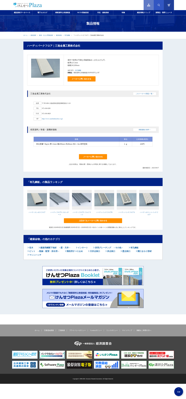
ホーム (25, 35)
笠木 (31, 248)
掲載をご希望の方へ (144, 330)
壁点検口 (126, 251)
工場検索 (61, 330)
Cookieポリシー (96, 330)
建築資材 (33, 35)
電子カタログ (42, 12)
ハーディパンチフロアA (127, 212)
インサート (82, 248)
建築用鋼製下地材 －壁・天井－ (55, 248)
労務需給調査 (49, 330)
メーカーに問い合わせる (81, 79)
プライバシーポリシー (77, 330)
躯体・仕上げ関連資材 (46, 35)
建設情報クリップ (143, 12)
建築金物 (59, 35)
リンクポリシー (112, 330)
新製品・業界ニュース (164, 12)
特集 (123, 12)
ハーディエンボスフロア (37, 212)
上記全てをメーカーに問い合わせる (93, 221)
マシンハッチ (35, 255)
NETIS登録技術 (83, 12)
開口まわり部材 (144, 251)
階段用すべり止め (74, 251)
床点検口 (111, 251)
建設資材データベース (22, 12)
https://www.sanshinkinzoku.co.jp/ (52, 119)
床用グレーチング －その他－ (109, 248)
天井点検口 (94, 251)
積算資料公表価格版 (62, 12)
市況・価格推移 (103, 12)
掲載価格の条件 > (145, 130)
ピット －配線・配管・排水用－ (44, 251)
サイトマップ (127, 330)
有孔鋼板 (67, 35)
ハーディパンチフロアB (104, 212)
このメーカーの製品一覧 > (145, 94)
